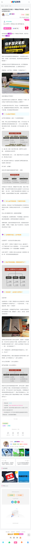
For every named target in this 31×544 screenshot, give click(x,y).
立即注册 (8, 28)
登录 (12, 495)
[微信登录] (15, 502)
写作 (10, 33)
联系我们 (18, 531)
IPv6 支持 (11, 534)
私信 (28, 14)
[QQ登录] (12, 502)
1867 (15, 444)
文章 (8, 35)
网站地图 (8, 531)
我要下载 (16, 28)
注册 (21, 495)
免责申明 (13, 531)
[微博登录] (18, 502)
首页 (3, 5)
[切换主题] (28, 534)
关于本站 (23, 531)
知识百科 (6, 5)
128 (21, 444)
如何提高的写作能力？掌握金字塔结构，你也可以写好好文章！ (15, 10)
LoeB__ (7, 14)
